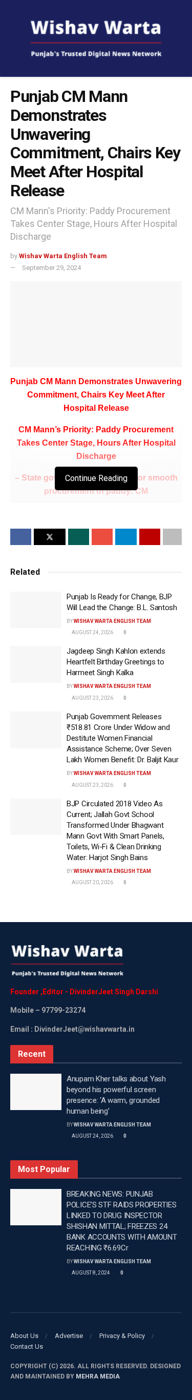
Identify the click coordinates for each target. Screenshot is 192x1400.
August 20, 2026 (92, 882)
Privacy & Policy (122, 1336)
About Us (24, 1336)
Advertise (69, 1336)
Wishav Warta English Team (63, 256)
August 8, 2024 (90, 1273)
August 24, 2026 (92, 632)
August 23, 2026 (92, 698)
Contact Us (26, 1346)
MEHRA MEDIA (98, 1376)
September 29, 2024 (51, 267)
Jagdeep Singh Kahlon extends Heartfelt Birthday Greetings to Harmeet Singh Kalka (116, 661)
